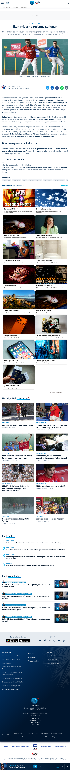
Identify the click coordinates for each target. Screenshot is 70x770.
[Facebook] (57, 88)
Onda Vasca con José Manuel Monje (11, 668)
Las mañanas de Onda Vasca (11, 656)
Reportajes (32, 657)
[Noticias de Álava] (46, 746)
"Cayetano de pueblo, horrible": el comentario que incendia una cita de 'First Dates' (35, 550)
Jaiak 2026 (24, 7)
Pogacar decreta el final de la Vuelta (17, 425)
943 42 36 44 (36, 715)
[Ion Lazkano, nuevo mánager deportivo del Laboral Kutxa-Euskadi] (52, 442)
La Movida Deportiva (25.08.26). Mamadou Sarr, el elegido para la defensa (25, 597)
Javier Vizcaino (52, 659)
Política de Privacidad (42, 733)
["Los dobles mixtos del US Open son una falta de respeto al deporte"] (52, 412)
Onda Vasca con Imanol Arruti (12, 678)
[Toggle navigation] (2, 2)
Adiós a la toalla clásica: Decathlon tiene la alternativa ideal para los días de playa (35, 543)
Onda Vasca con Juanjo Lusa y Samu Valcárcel (12, 674)
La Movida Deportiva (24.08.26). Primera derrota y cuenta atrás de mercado (26, 620)
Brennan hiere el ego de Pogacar (50, 519)
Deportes (5, 423)
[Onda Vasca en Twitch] (59, 641)
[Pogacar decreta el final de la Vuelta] (18, 412)
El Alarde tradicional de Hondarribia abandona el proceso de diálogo (30, 565)
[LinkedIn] (52, 88)
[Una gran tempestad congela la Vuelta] (18, 505)
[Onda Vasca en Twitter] (40, 641)
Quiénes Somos (19, 733)
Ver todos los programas (10, 689)
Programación (33, 661)
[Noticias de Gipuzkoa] (20, 746)
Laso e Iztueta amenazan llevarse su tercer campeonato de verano (17, 457)
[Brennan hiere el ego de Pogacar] (52, 505)
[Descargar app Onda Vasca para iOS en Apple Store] (24, 640)
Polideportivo (41, 423)
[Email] (66, 88)
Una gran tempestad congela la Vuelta (15, 520)
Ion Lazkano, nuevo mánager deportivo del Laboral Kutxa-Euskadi (51, 457)
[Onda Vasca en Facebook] (45, 641)
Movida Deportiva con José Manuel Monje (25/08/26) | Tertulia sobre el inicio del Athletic (27, 586)
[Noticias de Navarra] (60, 746)
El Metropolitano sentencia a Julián (51, 486)
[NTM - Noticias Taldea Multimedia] (35, 746)
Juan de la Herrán (53, 656)
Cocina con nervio (53, 663)
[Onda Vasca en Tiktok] (64, 640)
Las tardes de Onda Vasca (11, 659)
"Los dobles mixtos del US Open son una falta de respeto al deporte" (51, 426)
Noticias (31, 653)
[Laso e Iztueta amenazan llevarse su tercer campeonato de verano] (18, 442)
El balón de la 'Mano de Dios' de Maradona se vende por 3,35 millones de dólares (15, 488)
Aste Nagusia (6, 7)
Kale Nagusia (6, 663)
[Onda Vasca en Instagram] (54, 641)
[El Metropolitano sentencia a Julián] (52, 473)
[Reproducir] (57, 585)
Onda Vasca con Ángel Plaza (11, 686)
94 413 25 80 (36, 710)
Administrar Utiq (50, 737)
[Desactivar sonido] (61, 766)
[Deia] (6, 746)
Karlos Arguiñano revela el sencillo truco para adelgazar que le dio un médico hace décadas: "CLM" (35, 558)
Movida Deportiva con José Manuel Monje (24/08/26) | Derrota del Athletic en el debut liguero (26, 609)
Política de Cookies (56, 733)
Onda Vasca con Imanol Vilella (12, 682)
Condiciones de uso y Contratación (32, 737)
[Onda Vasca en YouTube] (50, 641)
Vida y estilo (10, 540)
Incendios (15, 7)
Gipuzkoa (9, 563)
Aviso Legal (29, 733)
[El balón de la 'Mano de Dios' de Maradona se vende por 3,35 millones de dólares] (18, 473)
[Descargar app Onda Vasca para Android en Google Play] (12, 640)
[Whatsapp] (62, 88)
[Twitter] (47, 88)
